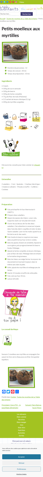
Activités (21, 433)
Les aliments (21, 414)
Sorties (21, 435)
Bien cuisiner (21, 417)
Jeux (21, 425)
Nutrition (21, 430)
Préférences (21, 469)
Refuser (21, 463)
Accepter (21, 457)
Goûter (13, 397)
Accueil (2, 19)
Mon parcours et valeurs (21, 441)
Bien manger (21, 422)
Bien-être (21, 427)
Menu (22, 2)
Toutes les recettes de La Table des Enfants (21, 19)
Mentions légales (21, 474)
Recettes (21, 419)
